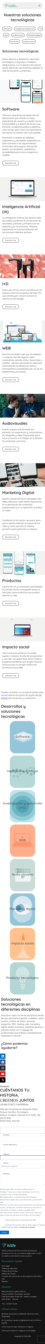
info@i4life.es (22, 1104)
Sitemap (5, 1281)
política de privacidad (27, 1227)
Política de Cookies (9, 1274)
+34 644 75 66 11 (7, 1104)
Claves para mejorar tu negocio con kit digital (18, 1331)
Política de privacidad (10, 1271)
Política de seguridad (9, 1268)
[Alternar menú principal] (39, 5)
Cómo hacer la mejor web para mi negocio (17, 1327)
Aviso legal (6, 1266)
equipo (26, 1030)
